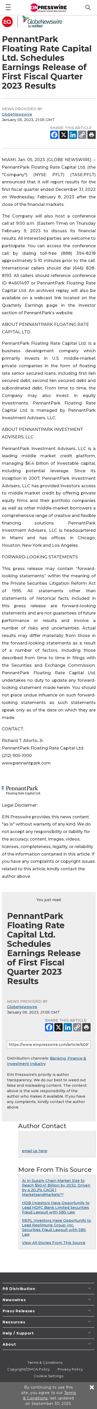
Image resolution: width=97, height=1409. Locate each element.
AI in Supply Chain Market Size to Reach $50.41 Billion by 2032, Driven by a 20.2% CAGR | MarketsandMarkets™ (56, 1187)
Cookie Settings (48, 1376)
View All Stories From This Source (53, 1242)
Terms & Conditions (45, 1362)
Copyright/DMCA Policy (28, 1369)
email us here (34, 1151)
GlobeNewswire (17, 114)
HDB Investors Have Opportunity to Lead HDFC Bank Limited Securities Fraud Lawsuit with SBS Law (55, 1208)
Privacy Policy (70, 1369)
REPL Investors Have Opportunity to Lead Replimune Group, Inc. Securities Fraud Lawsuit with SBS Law (56, 1227)
